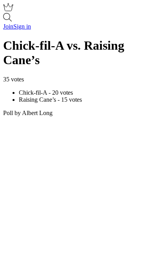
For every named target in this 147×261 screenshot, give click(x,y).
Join (8, 26)
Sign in (22, 26)
